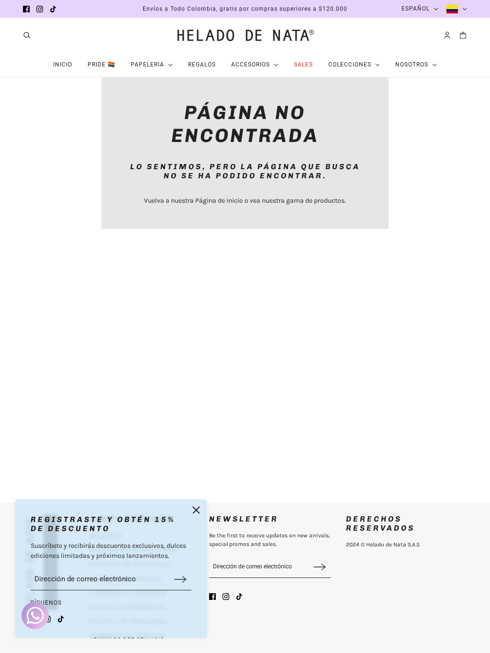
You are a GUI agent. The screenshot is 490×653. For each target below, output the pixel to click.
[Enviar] (180, 579)
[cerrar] (196, 510)
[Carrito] (463, 35)
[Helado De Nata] (245, 34)
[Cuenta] (447, 35)
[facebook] (26, 9)
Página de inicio (219, 200)
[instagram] (39, 9)
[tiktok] (53, 9)
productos (329, 200)
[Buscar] (27, 35)
